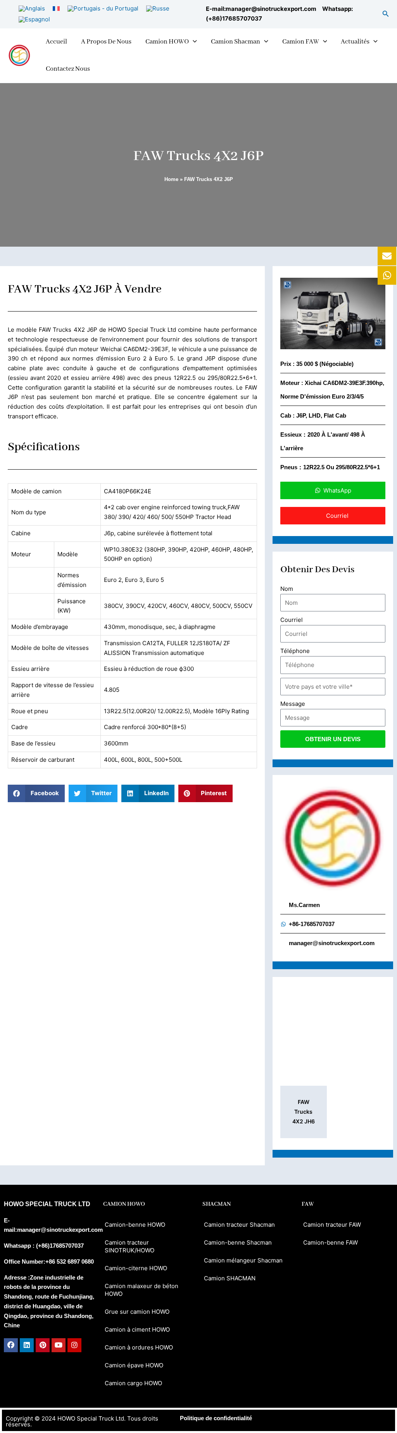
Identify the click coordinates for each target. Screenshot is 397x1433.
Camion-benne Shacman (238, 1242)
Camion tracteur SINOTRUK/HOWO (129, 1246)
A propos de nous (106, 42)
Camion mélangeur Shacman (243, 1260)
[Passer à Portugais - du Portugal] (103, 8)
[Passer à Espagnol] (34, 19)
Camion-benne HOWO (135, 1224)
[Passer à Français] (56, 8)
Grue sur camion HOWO (137, 1311)
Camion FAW (300, 42)
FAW (308, 1204)
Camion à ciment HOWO (137, 1329)
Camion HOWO (167, 42)
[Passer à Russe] (157, 8)
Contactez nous (68, 69)
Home (171, 179)
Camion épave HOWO (134, 1365)
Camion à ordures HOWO (139, 1347)
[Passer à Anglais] (32, 8)
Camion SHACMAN (229, 1278)
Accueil (56, 42)
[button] (385, 14)
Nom (286, 588)
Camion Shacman (235, 42)
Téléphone (295, 651)
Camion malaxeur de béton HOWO (141, 1289)
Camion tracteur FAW (332, 1224)
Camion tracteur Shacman (239, 1224)
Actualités (355, 42)
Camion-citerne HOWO (136, 1268)
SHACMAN (216, 1204)
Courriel (291, 619)
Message (292, 703)
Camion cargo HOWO (133, 1383)
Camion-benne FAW (330, 1242)
